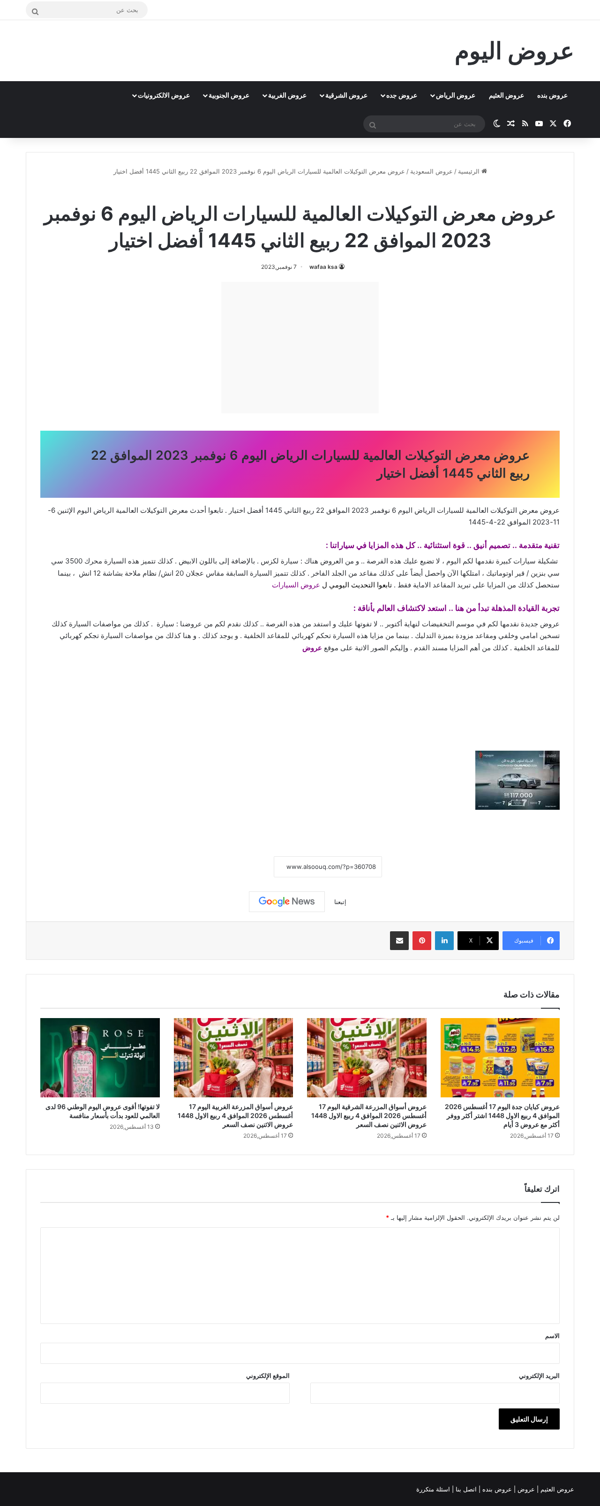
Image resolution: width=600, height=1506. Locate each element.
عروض (312, 647)
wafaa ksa (323, 266)
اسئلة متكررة (434, 1489)
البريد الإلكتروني (539, 1375)
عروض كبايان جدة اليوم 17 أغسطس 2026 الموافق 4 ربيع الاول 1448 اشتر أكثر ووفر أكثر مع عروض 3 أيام (502, 1115)
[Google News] (287, 901)
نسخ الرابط (245, 867)
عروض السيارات (296, 584)
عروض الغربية (287, 95)
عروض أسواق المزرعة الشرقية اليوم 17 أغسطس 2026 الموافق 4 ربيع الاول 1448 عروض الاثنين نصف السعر (369, 1115)
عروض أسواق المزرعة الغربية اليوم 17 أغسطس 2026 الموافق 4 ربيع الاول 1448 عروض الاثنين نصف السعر (235, 1115)
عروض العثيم (506, 95)
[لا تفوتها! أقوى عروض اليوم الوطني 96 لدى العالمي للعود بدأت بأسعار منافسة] (100, 1058)
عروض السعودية (431, 171)
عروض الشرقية (346, 95)
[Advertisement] (300, 347)
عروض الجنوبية (229, 95)
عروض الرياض (455, 95)
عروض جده (401, 95)
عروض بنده (552, 95)
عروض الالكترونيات (164, 95)
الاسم (552, 1335)
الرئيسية (469, 171)
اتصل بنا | (465, 1489)
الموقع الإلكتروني (268, 1375)
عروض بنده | (496, 1489)
